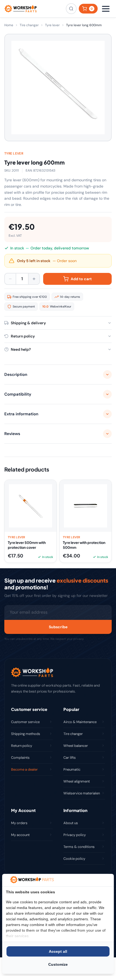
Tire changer (29, 25)
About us (70, 823)
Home (8, 25)
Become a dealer (24, 769)
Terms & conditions (79, 846)
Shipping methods (25, 733)
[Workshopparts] (20, 8)
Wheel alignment (76, 781)
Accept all (58, 951)
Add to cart (81, 278)
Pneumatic (71, 769)
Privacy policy (74, 835)
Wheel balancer (75, 745)
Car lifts (69, 757)
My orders (19, 823)
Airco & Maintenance (80, 722)
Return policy (21, 745)
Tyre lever (52, 25)
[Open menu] (106, 9)
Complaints (20, 757)
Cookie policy (74, 858)
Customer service (25, 722)
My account (20, 835)
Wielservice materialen (81, 793)
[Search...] (71, 8)
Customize (58, 964)
